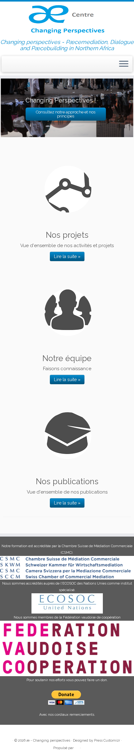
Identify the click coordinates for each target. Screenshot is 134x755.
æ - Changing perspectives (48, 740)
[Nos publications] (68, 435)
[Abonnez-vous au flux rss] (7, 65)
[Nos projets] (68, 189)
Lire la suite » (67, 256)
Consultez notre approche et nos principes (65, 114)
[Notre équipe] (68, 312)
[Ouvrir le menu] (123, 64)
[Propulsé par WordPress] (76, 747)
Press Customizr (107, 740)
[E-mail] (12, 65)
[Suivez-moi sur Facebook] (18, 65)
